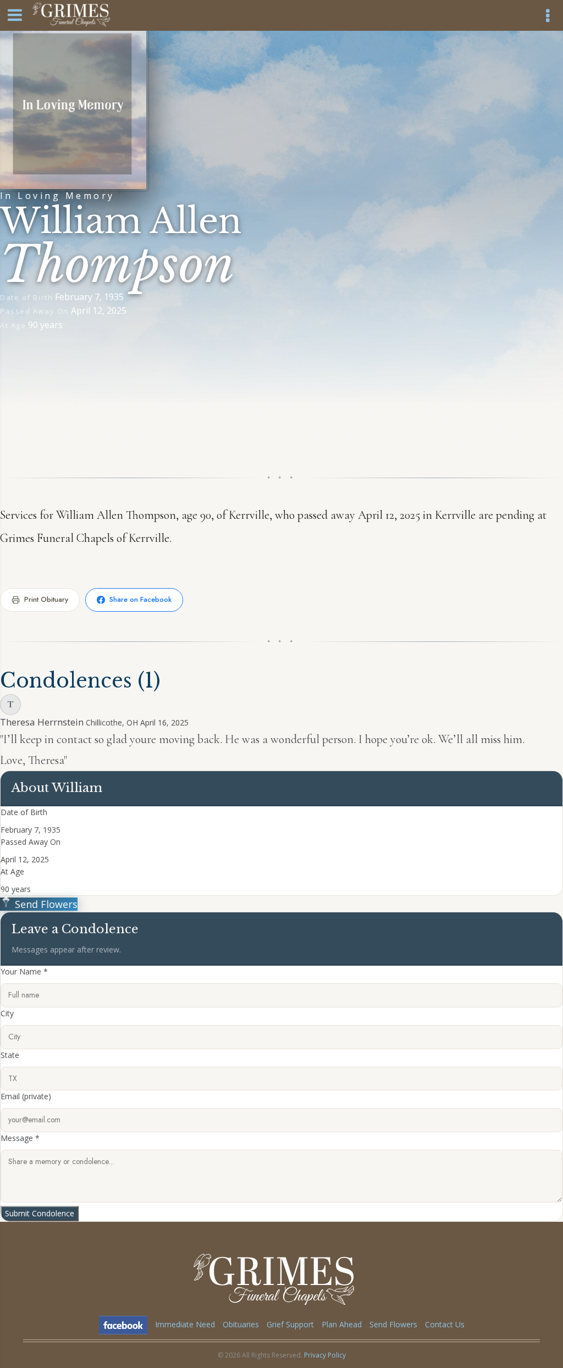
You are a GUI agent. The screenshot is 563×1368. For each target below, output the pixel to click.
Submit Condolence (39, 1213)
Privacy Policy (325, 1355)
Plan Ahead (342, 1324)
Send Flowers (45, 904)
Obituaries (241, 1324)
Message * (20, 1138)
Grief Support (290, 1324)
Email (26, 1096)
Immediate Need (185, 1324)
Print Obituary (46, 599)
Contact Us (445, 1324)
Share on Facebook (140, 599)
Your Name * (24, 971)
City (7, 1013)
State (10, 1055)
